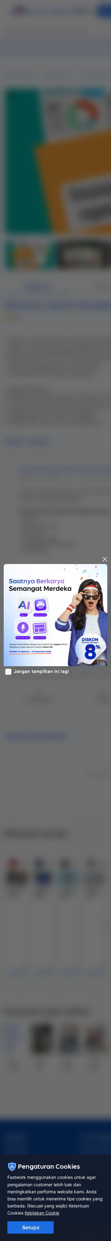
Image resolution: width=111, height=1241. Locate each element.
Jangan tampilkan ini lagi (41, 671)
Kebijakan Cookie (42, 1212)
